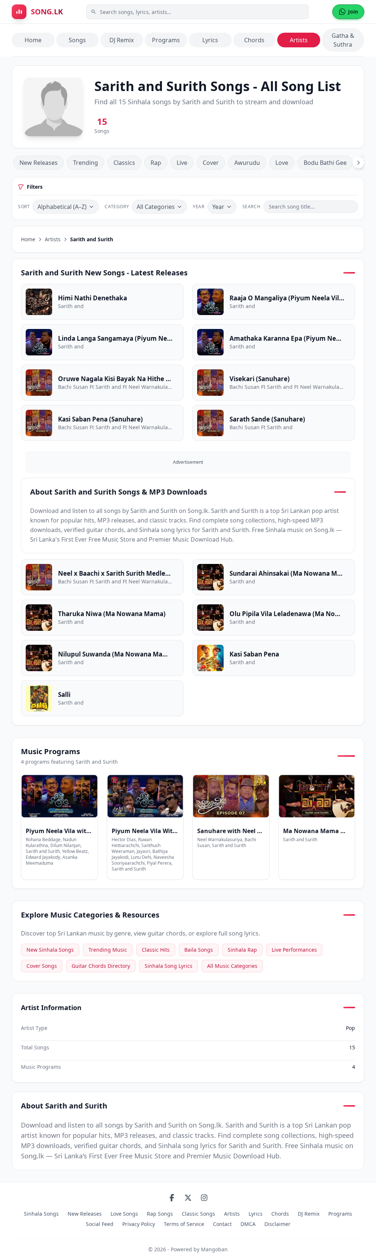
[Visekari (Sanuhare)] (274, 382)
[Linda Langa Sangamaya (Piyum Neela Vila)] (102, 342)
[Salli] (102, 698)
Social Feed (99, 1223)
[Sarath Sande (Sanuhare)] (274, 423)
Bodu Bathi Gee (325, 163)
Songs (77, 40)
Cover (211, 163)
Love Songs (124, 1213)
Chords (254, 40)
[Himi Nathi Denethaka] (102, 301)
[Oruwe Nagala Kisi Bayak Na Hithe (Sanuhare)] (102, 382)
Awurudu (247, 163)
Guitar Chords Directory (101, 965)
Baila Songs (198, 949)
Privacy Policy (138, 1223)
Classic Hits (156, 949)
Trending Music (107, 949)
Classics (124, 163)
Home (33, 40)
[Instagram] (204, 1197)
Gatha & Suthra (343, 40)
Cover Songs (41, 965)
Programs (166, 40)
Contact (222, 1223)
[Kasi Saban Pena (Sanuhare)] (102, 423)
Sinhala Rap (242, 949)
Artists (299, 40)
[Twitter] (188, 1197)
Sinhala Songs (41, 1213)
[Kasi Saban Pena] (274, 658)
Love (281, 163)
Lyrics (210, 40)
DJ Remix (121, 40)
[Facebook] (172, 1197)
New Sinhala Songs (50, 949)
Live (182, 163)
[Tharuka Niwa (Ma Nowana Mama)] (102, 617)
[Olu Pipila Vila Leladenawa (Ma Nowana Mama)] (274, 617)
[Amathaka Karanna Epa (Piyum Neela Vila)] (274, 342)
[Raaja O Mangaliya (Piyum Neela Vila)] (274, 301)
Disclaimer (277, 1223)
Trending (85, 163)
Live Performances (294, 949)
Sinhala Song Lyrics (168, 965)
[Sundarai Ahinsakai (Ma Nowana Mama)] (274, 577)
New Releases (38, 163)
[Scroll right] (358, 163)
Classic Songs (198, 1213)
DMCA (248, 1223)
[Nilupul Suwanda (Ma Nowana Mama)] (102, 658)
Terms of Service (184, 1223)
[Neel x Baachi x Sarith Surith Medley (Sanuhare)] (102, 577)
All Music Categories (232, 965)
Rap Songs (160, 1213)
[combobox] (197, 11)
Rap (156, 163)
